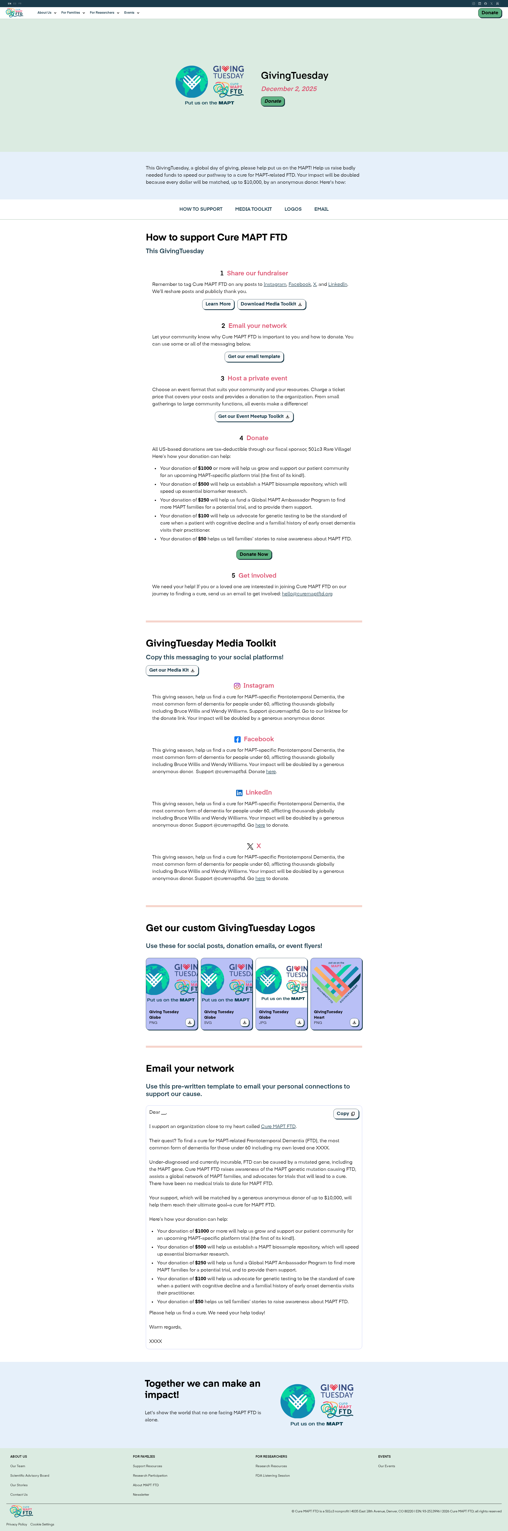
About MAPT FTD (146, 1485)
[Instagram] (473, 3)
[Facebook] (485, 3)
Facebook (300, 284)
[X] (491, 3)
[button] (47, 12)
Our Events (386, 1466)
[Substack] (497, 3)
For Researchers (271, 1456)
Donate (490, 13)
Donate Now (254, 554)
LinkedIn (337, 284)
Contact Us (19, 1495)
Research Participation (150, 1475)
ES (14, 4)
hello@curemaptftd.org (307, 594)
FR (19, 4)
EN (9, 4)
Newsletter (141, 1495)
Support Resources (147, 1466)
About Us (18, 1456)
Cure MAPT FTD (278, 1126)
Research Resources (271, 1466)
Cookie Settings (42, 1524)
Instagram (275, 284)
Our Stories (19, 1485)
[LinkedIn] (479, 3)
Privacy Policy (16, 1524)
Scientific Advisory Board (29, 1475)
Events (384, 1456)
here (271, 771)
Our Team (17, 1466)
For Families (144, 1456)
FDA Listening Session (273, 1475)
